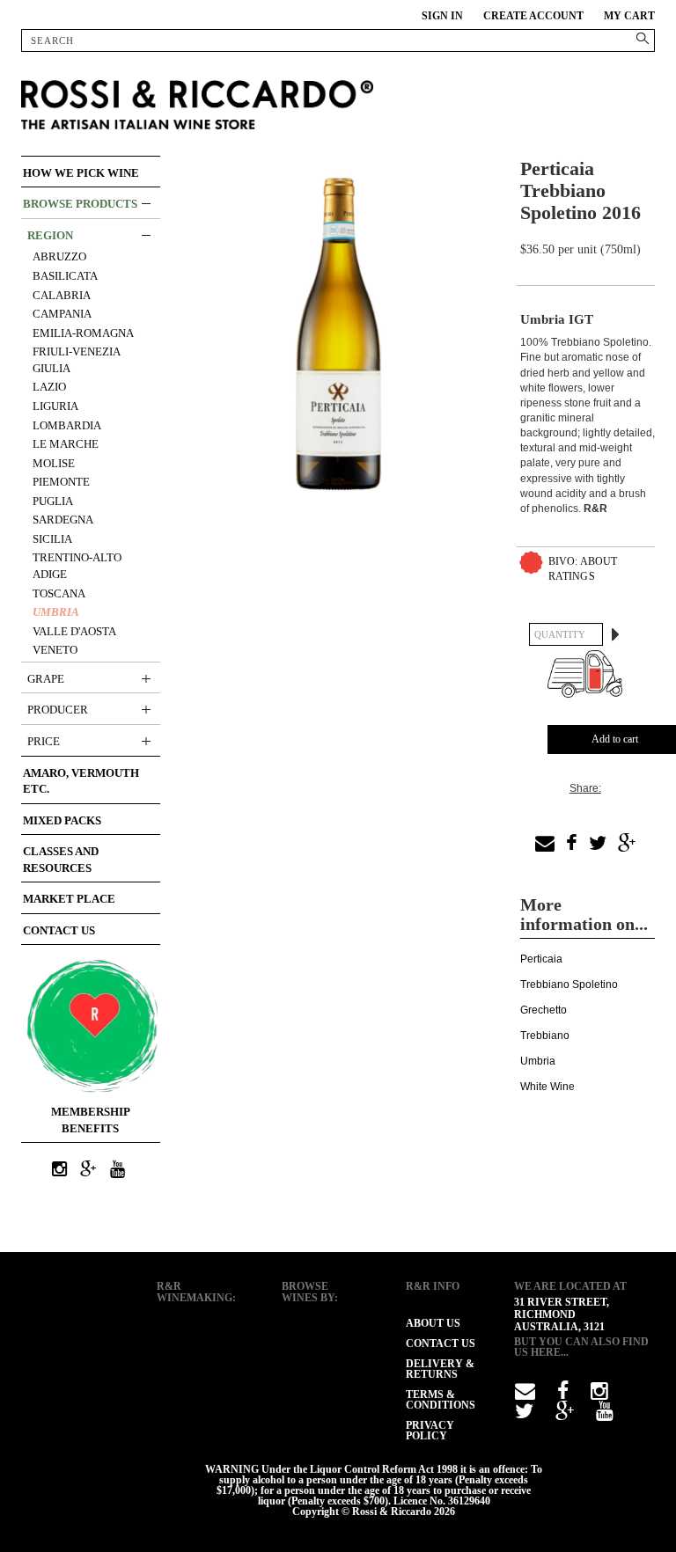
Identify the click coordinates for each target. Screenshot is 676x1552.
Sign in (442, 16)
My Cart (629, 16)
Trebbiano (544, 1035)
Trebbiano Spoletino (569, 984)
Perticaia (541, 959)
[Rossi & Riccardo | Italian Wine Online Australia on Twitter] (524, 1415)
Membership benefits (90, 1120)
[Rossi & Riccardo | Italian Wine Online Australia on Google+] (88, 1170)
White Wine (547, 1086)
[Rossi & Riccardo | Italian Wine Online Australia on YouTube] (117, 1170)
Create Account (533, 16)
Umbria (537, 1061)
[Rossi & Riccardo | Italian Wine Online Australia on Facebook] (563, 1394)
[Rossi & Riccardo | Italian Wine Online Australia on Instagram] (59, 1170)
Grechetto (543, 1010)
